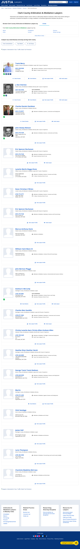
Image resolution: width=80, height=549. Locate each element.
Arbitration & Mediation (17, 8)
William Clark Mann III (24, 249)
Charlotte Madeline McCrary (26, 470)
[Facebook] (37, 536)
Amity (4, 32)
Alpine (4, 30)
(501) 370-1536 (19, 133)
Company (33, 538)
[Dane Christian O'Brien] (8, 193)
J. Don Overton (21, 85)
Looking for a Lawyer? (67, 543)
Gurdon (30, 32)
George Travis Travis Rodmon (26, 370)
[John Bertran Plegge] (8, 273)
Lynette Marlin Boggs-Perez (26, 169)
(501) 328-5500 (19, 68)
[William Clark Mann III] (8, 253)
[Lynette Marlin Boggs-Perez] (8, 173)
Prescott (5, 519)
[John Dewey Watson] (8, 132)
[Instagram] (39, 536)
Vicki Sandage (20, 410)
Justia (2, 8)
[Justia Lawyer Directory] (7, 2)
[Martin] (8, 394)
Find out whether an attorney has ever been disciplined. (49, 514)
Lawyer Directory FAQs (68, 515)
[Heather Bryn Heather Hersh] (8, 354)
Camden (5, 523)
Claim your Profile (67, 517)
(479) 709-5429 (19, 335)
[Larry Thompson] (8, 454)
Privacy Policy (50, 538)
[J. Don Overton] (8, 89)
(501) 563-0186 (19, 90)
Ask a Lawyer (12, 5)
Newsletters (44, 5)
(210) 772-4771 (19, 194)
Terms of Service (42, 538)
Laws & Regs (37, 5)
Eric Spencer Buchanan (24, 149)
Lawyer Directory (8, 8)
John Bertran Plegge (23, 269)
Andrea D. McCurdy (22, 289)
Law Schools (29, 5)
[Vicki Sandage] (8, 414)
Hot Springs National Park (9, 521)
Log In (70, 2)
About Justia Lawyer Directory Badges (68, 513)
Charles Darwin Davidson (25, 106)
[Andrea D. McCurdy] (8, 293)
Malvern (5, 516)
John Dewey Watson (23, 128)
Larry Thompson (21, 450)
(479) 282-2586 (19, 455)
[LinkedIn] (33, 536)
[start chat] (76, 543)
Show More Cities (39, 35)
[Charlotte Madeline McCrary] (8, 474)
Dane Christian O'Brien (24, 189)
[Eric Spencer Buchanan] (8, 153)
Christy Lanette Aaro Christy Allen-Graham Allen (34, 330)
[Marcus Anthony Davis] (8, 233)
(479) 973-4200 (19, 395)
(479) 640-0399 (19, 375)
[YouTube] (35, 536)
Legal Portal (27, 538)
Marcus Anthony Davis (24, 229)
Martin (18, 390)
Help (37, 538)
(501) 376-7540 (19, 154)
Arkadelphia (31, 30)
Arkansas (24, 8)
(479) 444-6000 (19, 355)
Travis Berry (20, 63)
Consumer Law (26, 514)
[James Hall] (8, 434)
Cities (44, 23)
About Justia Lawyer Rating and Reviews (69, 521)
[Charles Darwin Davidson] (8, 110)
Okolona (55, 30)
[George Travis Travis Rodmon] (8, 374)
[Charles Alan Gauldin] (8, 314)
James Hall (19, 430)
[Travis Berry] (8, 67)
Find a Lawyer (4, 5)
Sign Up (76, 2)
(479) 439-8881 (19, 294)
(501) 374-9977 (19, 111)
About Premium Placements (69, 519)
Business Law (26, 512)
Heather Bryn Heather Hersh (26, 350)
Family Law (25, 516)
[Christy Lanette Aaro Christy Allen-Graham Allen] (8, 334)
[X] (44, 536)
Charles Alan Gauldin (23, 310)
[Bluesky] (43, 536)
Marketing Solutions (52, 5)
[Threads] (41, 536)
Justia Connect (20, 538)
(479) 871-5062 (19, 315)
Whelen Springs (56, 32)
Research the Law (21, 5)
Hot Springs (6, 518)
